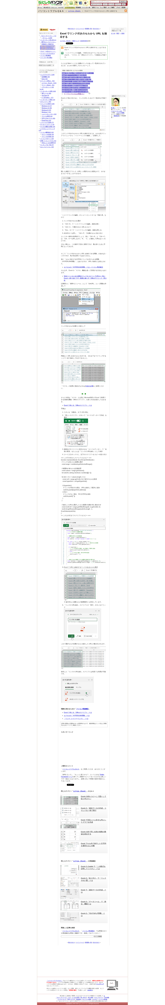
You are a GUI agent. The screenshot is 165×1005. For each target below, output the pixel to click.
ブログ (118, 7)
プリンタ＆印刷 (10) (48, 136)
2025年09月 (84, 41)
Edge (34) (45, 79)
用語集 (123, 7)
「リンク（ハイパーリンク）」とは (76, 718)
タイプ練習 (111, 7)
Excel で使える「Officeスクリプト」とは (78, 405)
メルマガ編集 (120, 112)
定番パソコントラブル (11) (48, 141)
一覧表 (122, 33)
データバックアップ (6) (47, 124)
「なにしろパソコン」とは (48, 36)
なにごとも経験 (86, 999)
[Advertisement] (82, 20)
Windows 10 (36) (47, 108)
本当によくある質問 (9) (49, 143)
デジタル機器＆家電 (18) (47, 126)
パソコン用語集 (103, 999)
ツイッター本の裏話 (46, 57)
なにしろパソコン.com (46, 33)
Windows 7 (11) (46, 112)
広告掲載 (106, 997)
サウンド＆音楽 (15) (48, 134)
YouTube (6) (45, 95)
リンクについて (62, 999)
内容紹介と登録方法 (48, 44)
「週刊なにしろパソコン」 (48, 42)
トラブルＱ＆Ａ (69, 7)
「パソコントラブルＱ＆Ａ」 (55, 980)
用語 (117, 33)
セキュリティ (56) (45, 101)
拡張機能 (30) (46, 77)
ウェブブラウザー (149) (47, 74)
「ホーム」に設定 (47, 38)
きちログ (94, 999)
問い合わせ (84, 997)
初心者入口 (47, 7)
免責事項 (90, 990)
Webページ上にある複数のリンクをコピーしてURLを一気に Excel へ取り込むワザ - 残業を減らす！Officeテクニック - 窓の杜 (85, 278)
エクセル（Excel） (74, 11)
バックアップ (100, 984)
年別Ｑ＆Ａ (42, 62)
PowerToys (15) (46, 120)
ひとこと (54, 7)
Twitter (102, 774)
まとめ (113, 33)
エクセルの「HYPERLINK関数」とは (77, 715)
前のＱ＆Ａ (71, 28)
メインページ (80, 28)
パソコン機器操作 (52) (47, 132)
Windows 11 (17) (47, 106)
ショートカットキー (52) (49, 114)
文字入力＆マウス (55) (48, 118)
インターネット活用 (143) (48, 91)
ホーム (40, 7)
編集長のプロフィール (118, 96)
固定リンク (75, 41)
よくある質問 (75, 997)
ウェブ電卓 (103, 7)
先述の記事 (89, 386)
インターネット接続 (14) (47, 99)
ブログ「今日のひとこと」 (48, 51)
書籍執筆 (116, 116)
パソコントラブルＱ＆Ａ (51, 11)
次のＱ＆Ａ (96, 28)
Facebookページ (66, 776)
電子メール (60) (46, 93)
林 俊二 (113, 108)
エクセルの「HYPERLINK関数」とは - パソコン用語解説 (83, 267)
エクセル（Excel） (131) (49, 83)
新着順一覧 (88, 28)
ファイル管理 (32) (47, 116)
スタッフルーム (98, 997)
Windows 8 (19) (46, 110)
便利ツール (95, 7)
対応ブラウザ (71, 999)
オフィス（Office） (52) (47, 81)
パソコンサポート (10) (47, 138)
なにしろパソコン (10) (47, 147)
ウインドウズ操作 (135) (47, 104)
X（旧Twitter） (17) (47, 97)
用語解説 (78, 7)
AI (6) (41, 89)
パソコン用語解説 (82, 709)
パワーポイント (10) (48, 87)
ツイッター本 (86, 7)
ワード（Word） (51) (48, 85)
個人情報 (90, 997)
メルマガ (60, 7)
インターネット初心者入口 (48, 40)
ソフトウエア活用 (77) (47, 122)
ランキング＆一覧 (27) (47, 145)
